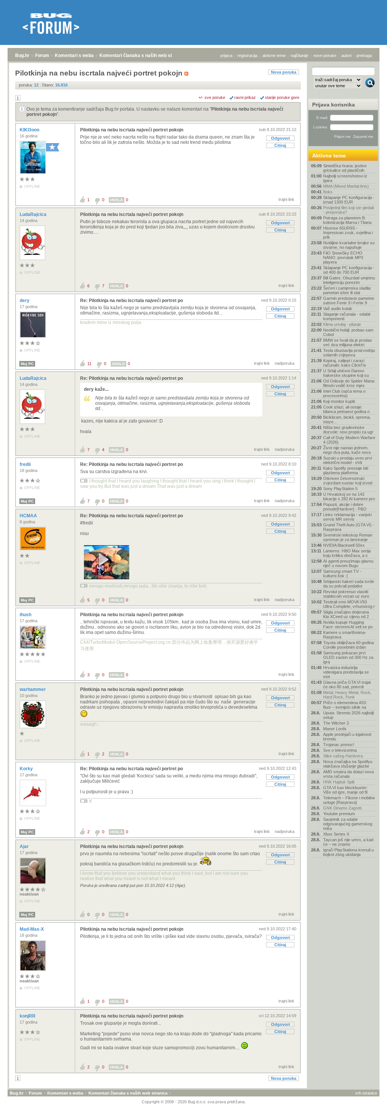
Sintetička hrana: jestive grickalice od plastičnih (345, 168)
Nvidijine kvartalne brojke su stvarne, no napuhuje (349, 245)
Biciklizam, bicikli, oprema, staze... (347, 419)
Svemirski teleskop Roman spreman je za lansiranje (347, 537)
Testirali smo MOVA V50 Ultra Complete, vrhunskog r (349, 604)
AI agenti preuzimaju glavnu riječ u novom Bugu (348, 563)
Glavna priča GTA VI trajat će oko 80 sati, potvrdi (347, 684)
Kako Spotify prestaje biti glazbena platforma (345, 470)
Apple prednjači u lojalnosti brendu (347, 736)
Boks (328, 192)
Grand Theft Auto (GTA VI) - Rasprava (348, 527)
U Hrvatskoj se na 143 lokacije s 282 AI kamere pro (349, 496)
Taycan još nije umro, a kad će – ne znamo (348, 842)
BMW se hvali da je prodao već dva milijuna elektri (347, 342)
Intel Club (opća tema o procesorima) (344, 393)
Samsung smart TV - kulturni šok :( (342, 573)
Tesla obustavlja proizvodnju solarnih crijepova (349, 352)
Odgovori (280, 138)
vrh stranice (366, 1093)
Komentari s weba (74, 55)
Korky (27, 768)
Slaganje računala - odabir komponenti (347, 316)
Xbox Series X (336, 834)
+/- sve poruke (211, 97)
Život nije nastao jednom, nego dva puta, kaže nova (347, 450)
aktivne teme (274, 55)
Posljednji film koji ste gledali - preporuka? (348, 209)
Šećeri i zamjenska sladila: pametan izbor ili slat (347, 290)
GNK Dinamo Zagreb (342, 808)
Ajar (25, 846)
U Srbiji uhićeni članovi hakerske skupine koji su (346, 373)
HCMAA (29, 515)
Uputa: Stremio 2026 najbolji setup (348, 715)
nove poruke (324, 55)
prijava (226, 55)
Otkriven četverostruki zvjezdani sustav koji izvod (347, 480)
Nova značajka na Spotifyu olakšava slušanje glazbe (347, 763)
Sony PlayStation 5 (340, 488)
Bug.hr (22, 55)
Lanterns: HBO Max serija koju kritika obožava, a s (347, 553)
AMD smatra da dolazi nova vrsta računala (348, 774)
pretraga (364, 55)
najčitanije (299, 55)
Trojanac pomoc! (338, 744)
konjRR (28, 1016)
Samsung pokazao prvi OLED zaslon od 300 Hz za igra (348, 657)
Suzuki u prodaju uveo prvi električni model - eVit (347, 460)
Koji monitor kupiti (339, 401)
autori (346, 55)
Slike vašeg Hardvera (343, 756)
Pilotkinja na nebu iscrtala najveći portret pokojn (131, 130)
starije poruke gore (282, 97)
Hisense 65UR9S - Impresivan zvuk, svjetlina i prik (348, 232)
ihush (26, 614)
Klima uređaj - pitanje (342, 324)
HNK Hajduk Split (338, 782)
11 (89, 363)
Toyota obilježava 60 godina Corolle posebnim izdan (348, 644)
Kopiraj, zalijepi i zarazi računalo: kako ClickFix (344, 362)
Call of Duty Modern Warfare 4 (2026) (349, 439)
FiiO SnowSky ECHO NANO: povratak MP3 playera (343, 257)
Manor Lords (335, 728)
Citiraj (280, 145)
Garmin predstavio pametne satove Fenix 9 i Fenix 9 (348, 300)
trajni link (286, 199)
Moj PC (27, 364)
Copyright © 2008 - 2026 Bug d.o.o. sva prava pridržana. (194, 1101)
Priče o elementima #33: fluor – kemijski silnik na (345, 704)
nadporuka (284, 363)
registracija (247, 55)
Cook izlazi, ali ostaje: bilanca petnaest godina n (346, 409)
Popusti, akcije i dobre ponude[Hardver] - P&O (345, 506)
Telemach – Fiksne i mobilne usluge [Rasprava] (349, 800)
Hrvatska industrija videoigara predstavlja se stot (346, 672)
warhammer (33, 689)
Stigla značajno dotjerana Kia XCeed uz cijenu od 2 (346, 614)
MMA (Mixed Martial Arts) (346, 186)
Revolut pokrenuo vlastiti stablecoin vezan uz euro (346, 593)
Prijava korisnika (333, 105)
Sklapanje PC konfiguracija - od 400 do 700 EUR (349, 269)
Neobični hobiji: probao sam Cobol (348, 332)
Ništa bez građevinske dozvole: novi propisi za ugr (348, 429)
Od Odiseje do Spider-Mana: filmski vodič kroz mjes (349, 383)
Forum (42, 55)
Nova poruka (283, 72)
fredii (26, 464)
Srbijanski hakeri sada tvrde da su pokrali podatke (348, 583)
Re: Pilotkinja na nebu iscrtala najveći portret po (131, 300)
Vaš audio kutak (337, 308)
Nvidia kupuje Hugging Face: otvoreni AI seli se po (348, 624)
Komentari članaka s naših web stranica (142, 55)
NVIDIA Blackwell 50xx (344, 545)
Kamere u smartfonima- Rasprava (344, 634)
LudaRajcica (34, 214)
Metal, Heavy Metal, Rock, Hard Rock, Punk (347, 694)
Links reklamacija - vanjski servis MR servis (347, 516)
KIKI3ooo (30, 130)
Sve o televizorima (340, 750)
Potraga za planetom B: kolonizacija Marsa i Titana (347, 220)
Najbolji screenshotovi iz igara (345, 178)
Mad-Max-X (32, 929)
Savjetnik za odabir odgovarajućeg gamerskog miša (347, 824)
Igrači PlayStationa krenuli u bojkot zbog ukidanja (348, 852)
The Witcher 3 (336, 723)
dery (25, 300)
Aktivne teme (329, 156)
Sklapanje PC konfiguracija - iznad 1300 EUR (349, 199)
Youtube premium (339, 813)
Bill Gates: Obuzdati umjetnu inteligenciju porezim (349, 280)
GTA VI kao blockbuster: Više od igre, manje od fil (345, 789)
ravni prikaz (245, 97)
